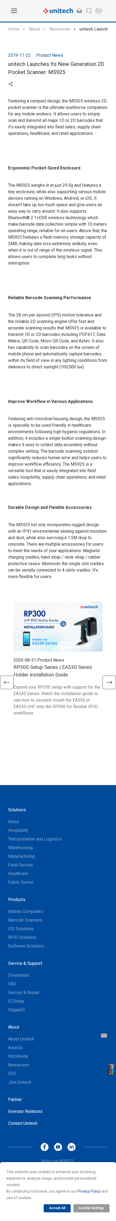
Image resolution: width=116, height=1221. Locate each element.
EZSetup (16, 1001)
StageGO (16, 1009)
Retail (13, 821)
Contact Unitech (22, 1123)
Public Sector (20, 882)
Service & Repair (23, 992)
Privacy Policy (89, 1191)
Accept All (57, 1208)
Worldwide (18, 1056)
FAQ (12, 983)
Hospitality (18, 830)
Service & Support (25, 963)
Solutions (17, 809)
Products (16, 899)
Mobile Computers (25, 911)
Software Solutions (26, 946)
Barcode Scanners (25, 920)
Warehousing (20, 847)
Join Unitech (19, 1082)
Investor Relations (25, 1111)
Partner (15, 1099)
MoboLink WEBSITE (58, 1161)
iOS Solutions (21, 928)
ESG (12, 1073)
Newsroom (59, 29)
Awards (15, 1047)
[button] (6, 682)
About (34, 29)
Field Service (20, 865)
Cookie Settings (91, 1208)
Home (13, 29)
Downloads (18, 975)
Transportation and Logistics (35, 839)
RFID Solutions (22, 937)
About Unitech (21, 1039)
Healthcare (18, 873)
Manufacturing (21, 856)
